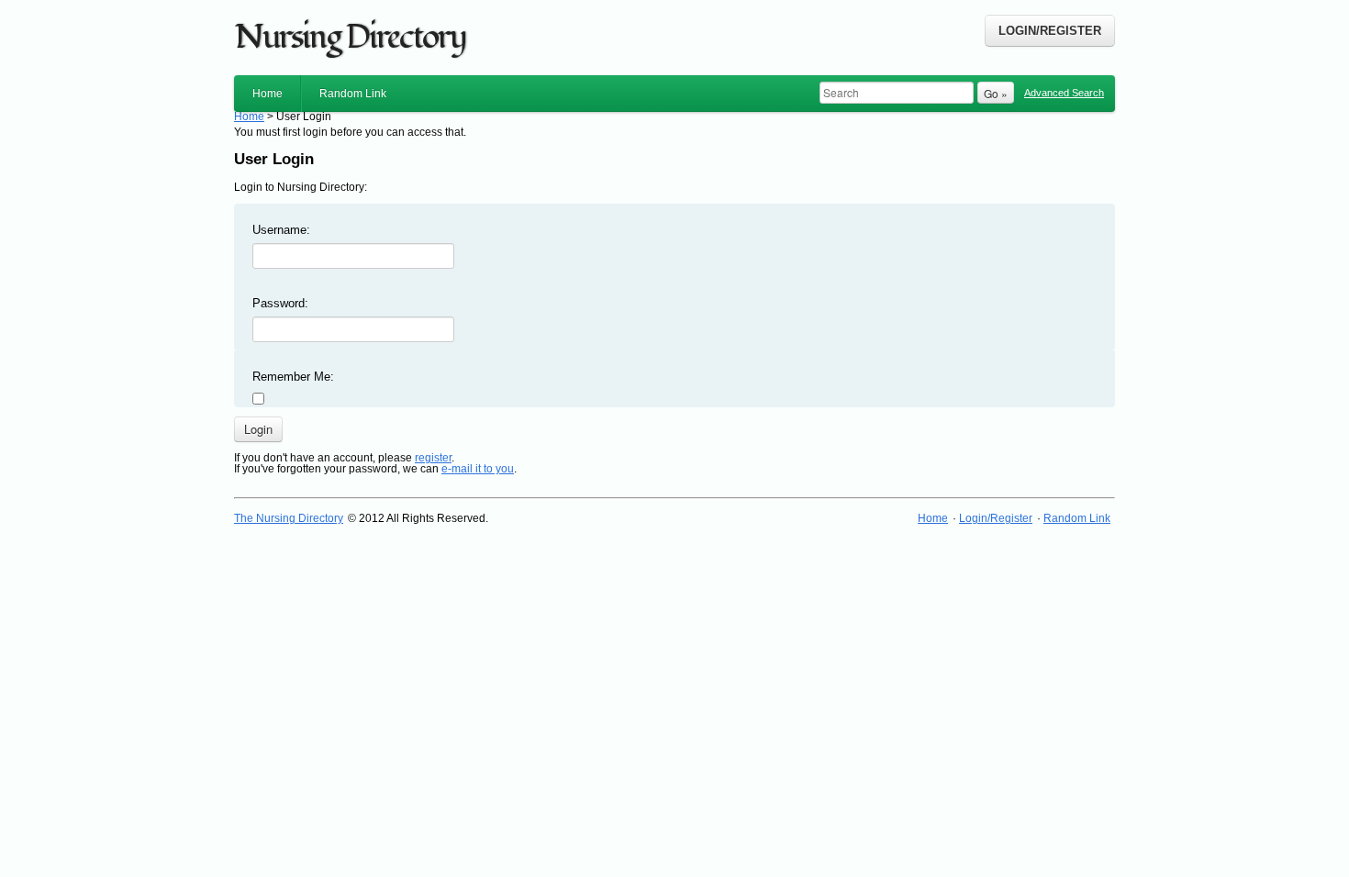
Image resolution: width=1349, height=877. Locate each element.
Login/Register (1049, 31)
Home (267, 93)
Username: (281, 230)
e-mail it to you (477, 468)
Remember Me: (293, 376)
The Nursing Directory (288, 518)
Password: (280, 303)
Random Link (352, 93)
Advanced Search (1064, 92)
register (433, 457)
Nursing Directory (350, 38)
